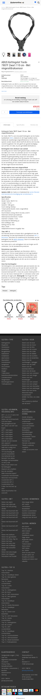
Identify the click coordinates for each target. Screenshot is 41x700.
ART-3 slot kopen (7, 434)
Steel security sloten (28, 552)
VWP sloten (25, 548)
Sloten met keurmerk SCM (9, 513)
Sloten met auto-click (8, 543)
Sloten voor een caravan (30, 382)
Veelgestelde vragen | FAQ (10, 655)
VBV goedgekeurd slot (8, 423)
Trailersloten (5, 373)
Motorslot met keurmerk (9, 478)
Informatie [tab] (6, 125)
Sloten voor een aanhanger (31, 388)
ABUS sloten (26, 531)
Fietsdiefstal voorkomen (9, 445)
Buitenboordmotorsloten (9, 375)
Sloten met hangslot (8, 554)
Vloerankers (26, 430)
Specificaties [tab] (20, 125)
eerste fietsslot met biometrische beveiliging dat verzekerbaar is (20, 193)
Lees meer (4, 91)
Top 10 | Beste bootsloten (10, 640)
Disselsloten (5, 347)
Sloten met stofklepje (8, 545)
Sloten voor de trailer (29, 364)
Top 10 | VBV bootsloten (9, 638)
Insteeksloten (5, 362)
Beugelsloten (5, 351)
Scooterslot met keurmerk (9, 475)
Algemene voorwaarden (9, 660)
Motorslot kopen (27, 393)
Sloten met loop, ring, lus (9, 539)
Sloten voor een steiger (29, 375)
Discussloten (5, 367)
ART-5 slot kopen (7, 439)
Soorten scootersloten (29, 511)
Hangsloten (5, 364)
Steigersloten (5, 380)
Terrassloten (26, 506)
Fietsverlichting (27, 434)
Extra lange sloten (28, 502)
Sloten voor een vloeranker (30, 386)
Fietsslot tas (26, 441)
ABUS (11, 138)
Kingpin (3, 371)
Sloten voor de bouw (28, 371)
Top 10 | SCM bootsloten (9, 635)
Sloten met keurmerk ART (9, 515)
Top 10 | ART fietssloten (9, 616)
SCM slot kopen (6, 421)
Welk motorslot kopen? (8, 473)
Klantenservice (6, 673)
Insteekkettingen (27, 432)
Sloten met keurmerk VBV (9, 511)
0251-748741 (5, 678)
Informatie (9, 323)
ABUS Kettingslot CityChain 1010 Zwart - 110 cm (8, 317)
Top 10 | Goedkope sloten (10, 575)
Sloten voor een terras (29, 390)
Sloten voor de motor (29, 345)
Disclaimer (4, 662)
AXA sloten (25, 526)
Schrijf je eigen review (21, 71)
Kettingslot (13, 291)
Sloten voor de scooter (29, 349)
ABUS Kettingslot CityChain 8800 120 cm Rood (32, 317)
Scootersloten (26, 395)
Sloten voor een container (30, 373)
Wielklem (4, 369)
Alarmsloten (5, 358)
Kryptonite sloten (27, 539)
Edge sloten (26, 537)
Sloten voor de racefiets (29, 356)
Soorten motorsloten (29, 513)
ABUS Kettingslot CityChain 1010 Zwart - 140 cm (20, 317)
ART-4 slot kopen (7, 436)
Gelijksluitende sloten (29, 515)
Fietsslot (5, 291)
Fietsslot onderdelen (28, 443)
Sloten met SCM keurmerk (9, 419)
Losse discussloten (28, 426)
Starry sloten (26, 546)
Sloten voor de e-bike (29, 351)
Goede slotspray (27, 417)
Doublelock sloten (28, 535)
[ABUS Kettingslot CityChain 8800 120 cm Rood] (32, 308)
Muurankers (5, 360)
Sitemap (4, 675)
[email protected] (27, 670)
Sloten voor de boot (28, 343)
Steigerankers (26, 428)
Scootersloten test (7, 484)
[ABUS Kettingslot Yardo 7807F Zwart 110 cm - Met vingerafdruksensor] (21, 32)
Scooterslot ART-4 (7, 482)
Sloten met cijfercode (8, 504)
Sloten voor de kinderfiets (30, 358)
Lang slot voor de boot (29, 517)
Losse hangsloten (27, 423)
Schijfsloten (5, 356)
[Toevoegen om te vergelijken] (39, 62)
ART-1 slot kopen (7, 430)
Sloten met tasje (6, 541)
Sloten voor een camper (30, 384)
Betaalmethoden (6, 666)
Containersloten (6, 377)
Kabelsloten (5, 354)
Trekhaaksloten (6, 384)
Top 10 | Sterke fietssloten (10, 605)
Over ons (4, 657)
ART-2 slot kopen (7, 432)
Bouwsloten (26, 509)
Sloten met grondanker (8, 537)
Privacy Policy (5, 664)
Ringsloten (4, 345)
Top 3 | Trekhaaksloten (9, 642)
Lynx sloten (25, 533)
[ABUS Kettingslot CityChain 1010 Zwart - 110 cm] (9, 308)
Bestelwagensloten (7, 382)
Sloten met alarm (7, 502)
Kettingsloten (5, 343)
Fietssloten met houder (9, 556)
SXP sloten (25, 542)
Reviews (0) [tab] (34, 125)
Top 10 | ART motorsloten (10, 594)
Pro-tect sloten (27, 529)
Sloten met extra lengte (9, 552)
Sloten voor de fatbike (29, 354)
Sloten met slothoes (8, 535)
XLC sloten (25, 550)
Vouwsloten (5, 349)
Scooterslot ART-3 (7, 480)
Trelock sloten (26, 544)
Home (3, 7)
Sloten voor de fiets (28, 347)
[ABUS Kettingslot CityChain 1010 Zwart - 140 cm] (20, 308)
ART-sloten (25, 504)
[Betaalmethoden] (4, 690)
